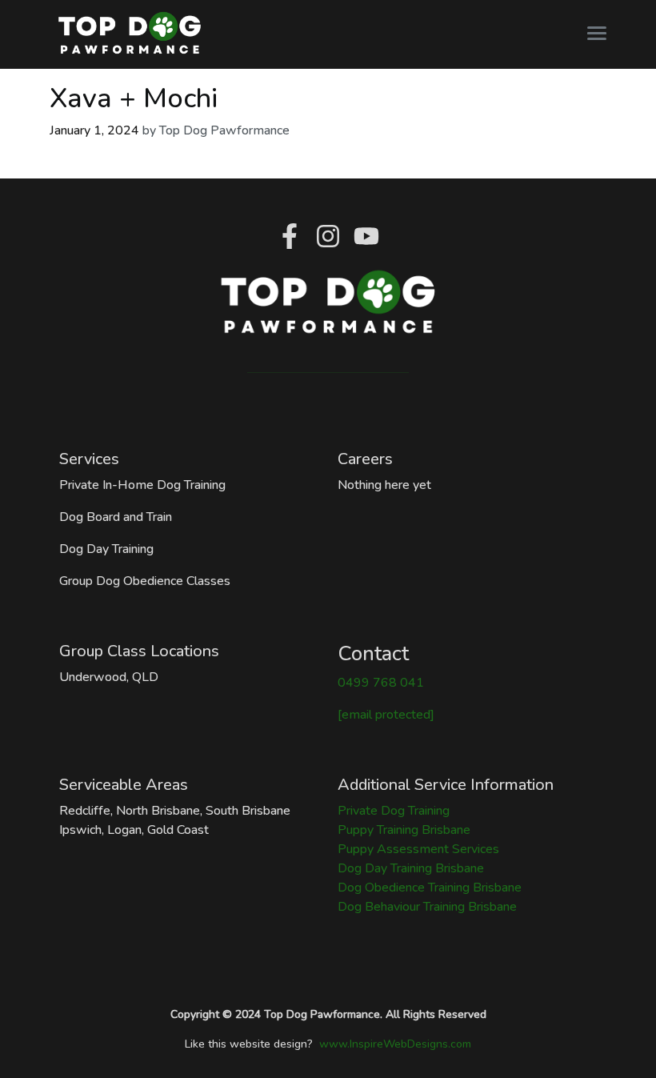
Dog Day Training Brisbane (411, 868)
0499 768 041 (381, 682)
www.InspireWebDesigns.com (395, 1044)
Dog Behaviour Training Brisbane (427, 907)
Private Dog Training (394, 811)
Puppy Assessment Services (418, 849)
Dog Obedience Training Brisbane (430, 887)
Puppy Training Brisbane (404, 830)
